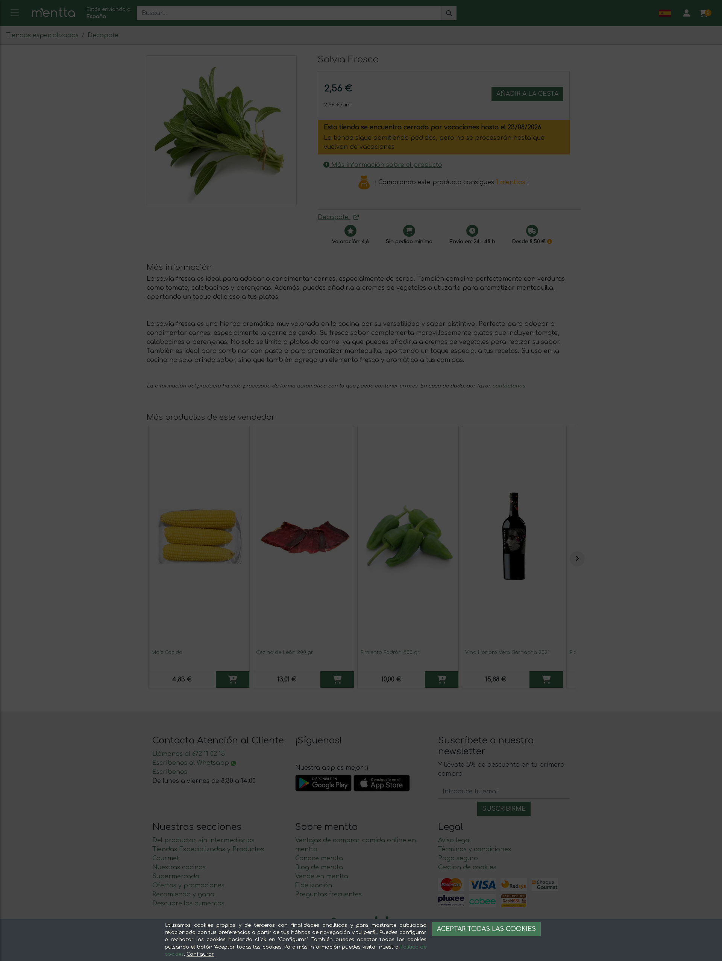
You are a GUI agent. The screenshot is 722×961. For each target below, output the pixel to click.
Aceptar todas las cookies (486, 929)
